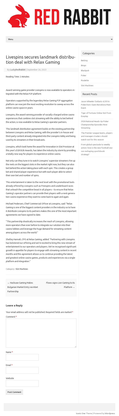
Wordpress (110, 413)
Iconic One (80, 413)
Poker (83, 75)
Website (10, 378)
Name (9, 352)
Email (9, 365)
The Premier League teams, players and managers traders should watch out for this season (96, 136)
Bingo (83, 65)
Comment (11, 317)
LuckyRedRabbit (17, 69)
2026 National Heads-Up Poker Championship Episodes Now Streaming (95, 124)
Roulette (85, 80)
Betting (84, 60)
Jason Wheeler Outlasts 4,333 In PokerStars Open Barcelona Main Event (96, 104)
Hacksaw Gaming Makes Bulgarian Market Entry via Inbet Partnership (22, 287)
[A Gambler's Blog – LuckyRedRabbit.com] (59, 28)
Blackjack (85, 70)
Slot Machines (21, 269)
